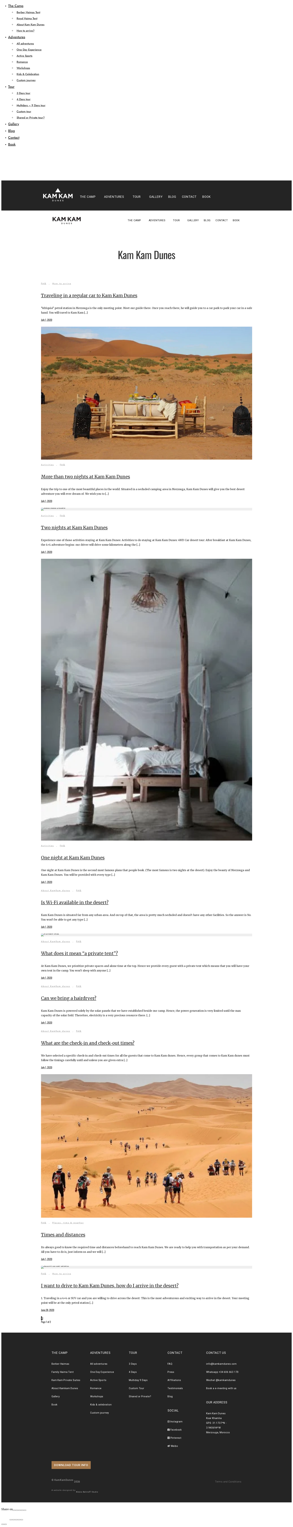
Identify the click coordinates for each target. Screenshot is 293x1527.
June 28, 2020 (47, 1310)
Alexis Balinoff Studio (87, 1492)
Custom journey (26, 80)
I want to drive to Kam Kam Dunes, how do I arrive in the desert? (110, 1285)
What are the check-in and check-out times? (87, 1043)
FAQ (43, 283)
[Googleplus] (16, 1510)
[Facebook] (14, 1510)
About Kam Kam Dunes (30, 24)
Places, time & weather (68, 1222)
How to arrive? (25, 31)
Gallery (13, 124)
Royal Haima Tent (27, 18)
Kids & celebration (101, 1404)
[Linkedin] (25, 1510)
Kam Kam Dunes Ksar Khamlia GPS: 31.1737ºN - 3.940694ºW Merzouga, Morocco (218, 1423)
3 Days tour (23, 93)
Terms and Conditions (228, 1481)
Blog (11, 130)
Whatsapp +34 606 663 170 (222, 1372)
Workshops (23, 68)
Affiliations (174, 1380)
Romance (22, 62)
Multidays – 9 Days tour (31, 105)
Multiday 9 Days (138, 1380)
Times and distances (63, 1235)
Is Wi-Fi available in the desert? (75, 902)
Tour (11, 86)
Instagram (176, 1421)
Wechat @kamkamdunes (221, 1380)
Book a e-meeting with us (221, 1388)
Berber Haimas (60, 1363)
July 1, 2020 (46, 320)
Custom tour (24, 111)
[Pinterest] (22, 1510)
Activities (47, 464)
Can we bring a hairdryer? (68, 998)
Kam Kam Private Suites (66, 1380)
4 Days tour (24, 99)
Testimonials (175, 1388)
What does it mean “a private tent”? (79, 953)
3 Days (133, 1363)
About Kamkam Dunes (65, 1388)
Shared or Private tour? (31, 118)
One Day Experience (29, 50)
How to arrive (61, 283)
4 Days (133, 1372)
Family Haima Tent (63, 1372)
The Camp (15, 5)
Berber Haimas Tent (28, 12)
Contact (13, 137)
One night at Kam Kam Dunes (73, 857)
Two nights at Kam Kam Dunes (74, 527)
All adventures (25, 44)
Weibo (174, 1446)
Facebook (176, 1429)
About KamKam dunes (55, 890)
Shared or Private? (140, 1396)
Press (171, 1372)
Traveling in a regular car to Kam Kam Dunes (89, 295)
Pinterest (175, 1438)
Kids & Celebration (28, 74)
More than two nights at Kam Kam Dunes (85, 476)
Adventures (16, 37)
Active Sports (24, 56)
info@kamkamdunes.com (221, 1363)
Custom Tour (136, 1388)
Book (12, 144)
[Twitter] (19, 1510)
